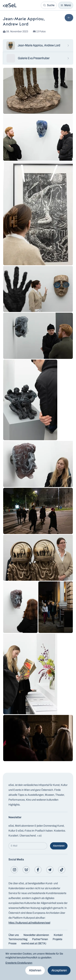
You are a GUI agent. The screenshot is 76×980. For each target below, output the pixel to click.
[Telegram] (49, 869)
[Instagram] (14, 869)
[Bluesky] (26, 869)
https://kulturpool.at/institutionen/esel (29, 922)
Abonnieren (59, 845)
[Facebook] (38, 869)
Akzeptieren (59, 970)
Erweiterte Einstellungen (18, 962)
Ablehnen (35, 970)
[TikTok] (61, 869)
